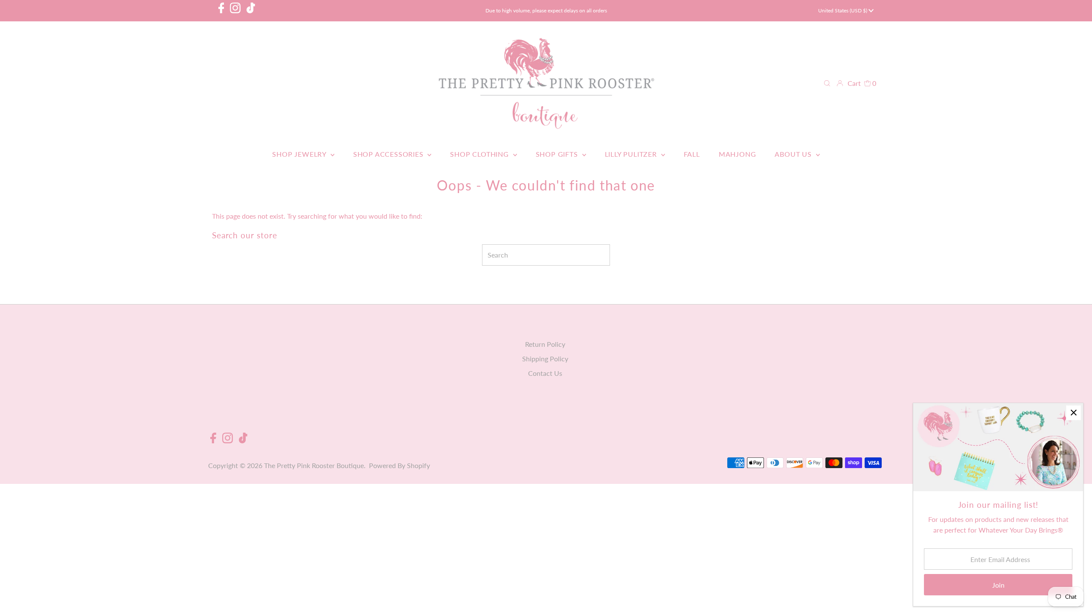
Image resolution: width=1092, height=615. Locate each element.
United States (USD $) (843, 10)
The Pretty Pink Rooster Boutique (314, 465)
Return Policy (545, 344)
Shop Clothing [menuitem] (480, 154)
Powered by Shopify (399, 465)
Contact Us (545, 373)
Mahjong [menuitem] (737, 154)
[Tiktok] (250, 10)
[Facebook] (221, 10)
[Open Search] (827, 83)
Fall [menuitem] (692, 154)
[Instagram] (235, 10)
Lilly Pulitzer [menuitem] (632, 154)
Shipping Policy (545, 358)
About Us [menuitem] (794, 154)
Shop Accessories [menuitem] (389, 154)
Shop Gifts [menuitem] (558, 154)
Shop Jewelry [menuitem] (300, 154)
